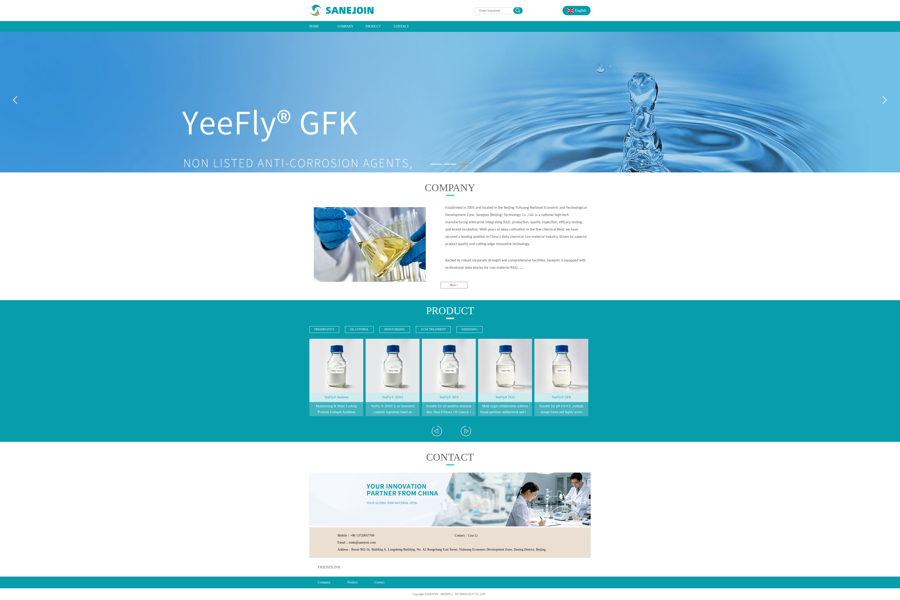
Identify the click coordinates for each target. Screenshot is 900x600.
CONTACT (401, 26)
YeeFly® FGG (449, 397)
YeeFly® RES (392, 397)
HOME (314, 26)
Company (324, 582)
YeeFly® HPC (561, 397)
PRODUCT (373, 26)
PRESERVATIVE (324, 329)
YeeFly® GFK (505, 397)
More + (454, 285)
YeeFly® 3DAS (336, 397)
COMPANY (345, 26)
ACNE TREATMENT (433, 329)
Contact (380, 582)
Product (352, 582)
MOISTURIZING (394, 329)
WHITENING (469, 329)
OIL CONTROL (359, 329)
